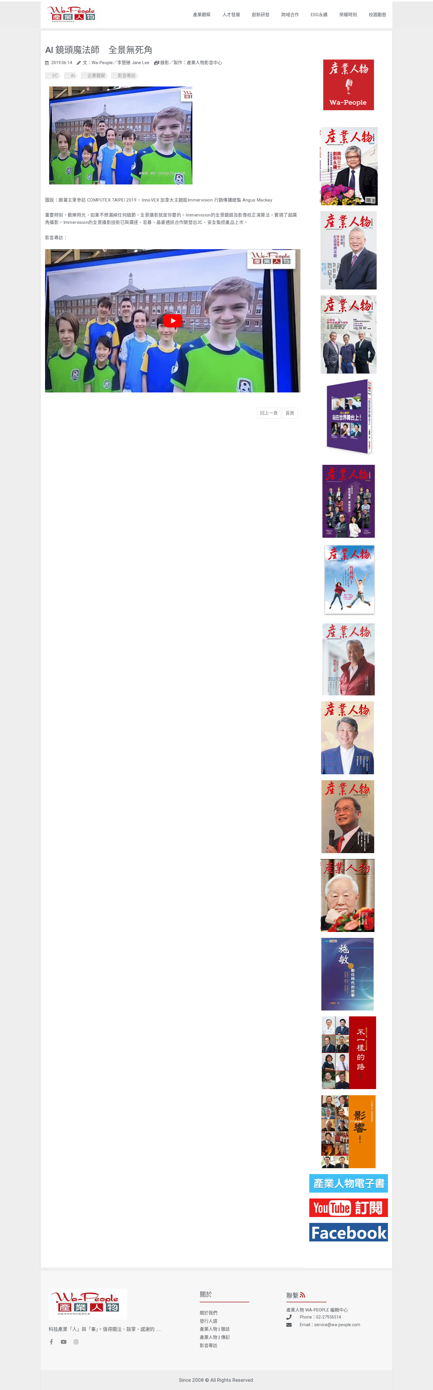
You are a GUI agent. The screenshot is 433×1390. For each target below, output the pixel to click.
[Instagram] (76, 1341)
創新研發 (261, 14)
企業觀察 (96, 75)
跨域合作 (290, 14)
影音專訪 (126, 75)
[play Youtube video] (172, 321)
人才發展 (231, 14)
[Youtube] (63, 1341)
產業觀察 (202, 14)
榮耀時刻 (348, 14)
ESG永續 (319, 14)
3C (55, 75)
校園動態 (377, 14)
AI (73, 75)
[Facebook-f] (51, 1341)
